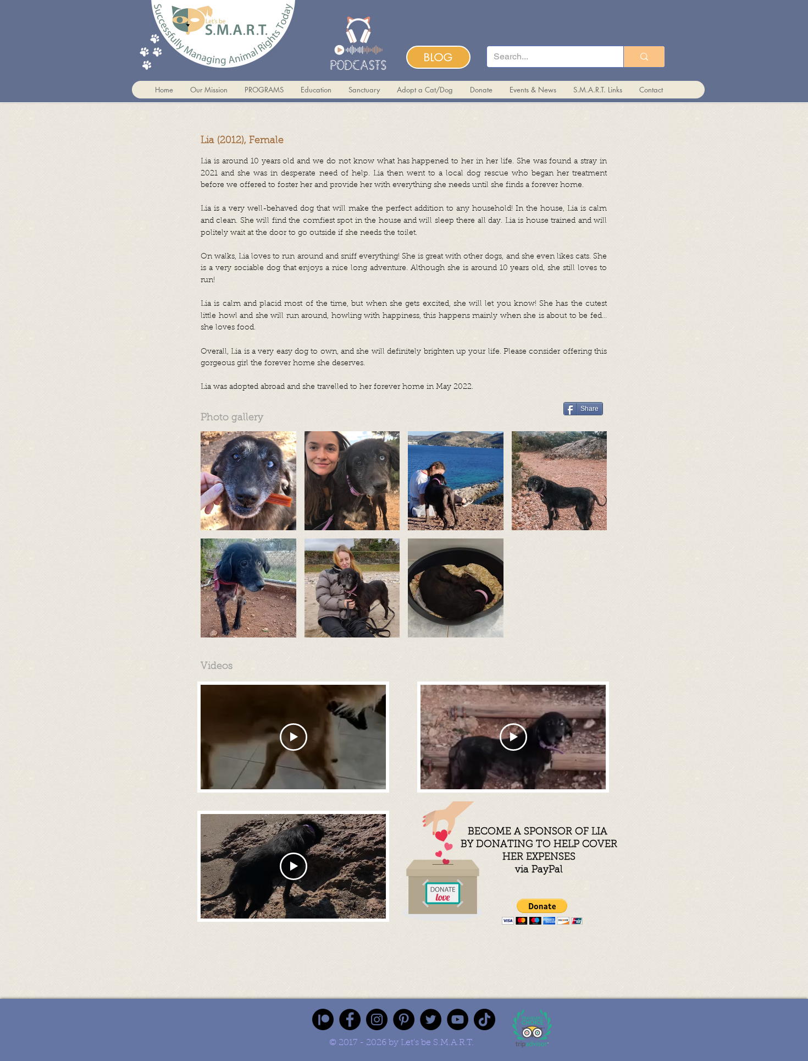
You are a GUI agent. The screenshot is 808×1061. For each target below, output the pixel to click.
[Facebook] (350, 1019)
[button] (248, 480)
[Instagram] (377, 1019)
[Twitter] (430, 1019)
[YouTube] (457, 1019)
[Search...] (644, 56)
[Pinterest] (403, 1019)
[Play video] (293, 737)
